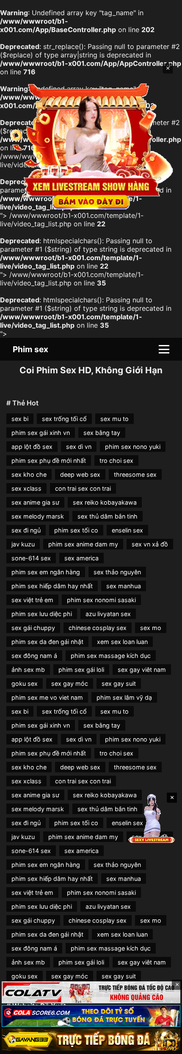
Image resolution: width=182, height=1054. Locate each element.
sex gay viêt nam (142, 669)
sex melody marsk (37, 516)
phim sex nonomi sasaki (101, 599)
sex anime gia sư (35, 502)
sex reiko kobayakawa (105, 502)
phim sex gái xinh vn (40, 432)
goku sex (24, 683)
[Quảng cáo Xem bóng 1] (91, 992)
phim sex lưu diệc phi (41, 613)
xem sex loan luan (122, 641)
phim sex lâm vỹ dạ (124, 697)
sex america (81, 558)
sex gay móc (69, 683)
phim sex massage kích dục (111, 655)
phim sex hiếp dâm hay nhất (52, 585)
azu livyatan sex (108, 613)
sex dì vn (78, 446)
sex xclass (26, 488)
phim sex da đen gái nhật (47, 641)
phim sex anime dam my (83, 544)
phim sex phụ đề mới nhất (48, 460)
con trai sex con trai (83, 488)
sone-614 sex (31, 558)
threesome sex (135, 474)
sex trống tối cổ (64, 418)
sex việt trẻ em (32, 599)
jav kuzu (23, 544)
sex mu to (114, 418)
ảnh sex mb (28, 669)
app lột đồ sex (31, 446)
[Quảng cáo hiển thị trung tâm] (91, 145)
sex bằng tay (101, 432)
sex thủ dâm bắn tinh (107, 516)
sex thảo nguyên (117, 572)
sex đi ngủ (26, 530)
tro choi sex (116, 460)
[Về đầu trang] (163, 1044)
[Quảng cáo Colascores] (91, 1016)
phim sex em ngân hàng (45, 572)
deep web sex (80, 474)
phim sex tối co (76, 530)
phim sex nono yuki (132, 446)
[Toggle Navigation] (164, 349)
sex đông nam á (34, 655)
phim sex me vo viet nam (47, 697)
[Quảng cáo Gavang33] (91, 1040)
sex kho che (29, 474)
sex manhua (123, 585)
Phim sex (30, 349)
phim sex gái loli (81, 669)
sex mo (150, 627)
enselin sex (127, 530)
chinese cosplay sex (98, 627)
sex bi (19, 418)
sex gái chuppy (33, 627)
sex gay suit (119, 683)
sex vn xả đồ (150, 544)
